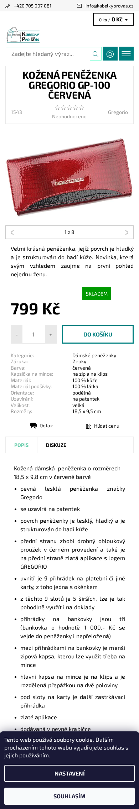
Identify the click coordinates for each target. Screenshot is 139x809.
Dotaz (46, 425)
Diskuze (56, 445)
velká (78, 405)
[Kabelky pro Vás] (69, 35)
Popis (21, 445)
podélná (81, 393)
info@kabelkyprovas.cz (110, 6)
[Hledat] (96, 54)
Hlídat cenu (106, 426)
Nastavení (70, 773)
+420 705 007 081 (32, 6)
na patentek (85, 399)
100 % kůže (85, 380)
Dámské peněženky (94, 355)
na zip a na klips (90, 374)
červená (81, 368)
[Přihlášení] (110, 54)
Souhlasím (69, 796)
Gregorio (118, 112)
